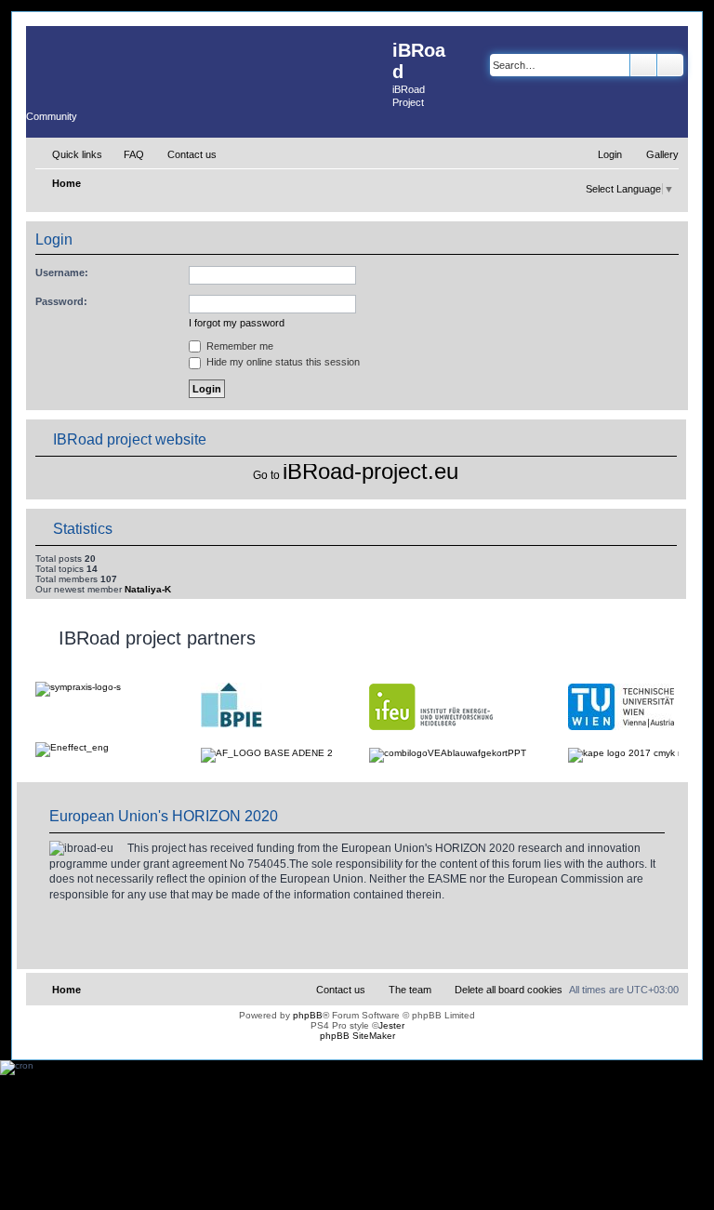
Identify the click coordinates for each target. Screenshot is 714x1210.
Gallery (662, 154)
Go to (266, 475)
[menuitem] (125, 154)
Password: (61, 301)
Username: (61, 272)
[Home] (209, 63)
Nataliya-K (148, 589)
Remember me (238, 346)
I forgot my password (236, 322)
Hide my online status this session (282, 361)
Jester (391, 1025)
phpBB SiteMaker (357, 1035)
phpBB (308, 1015)
